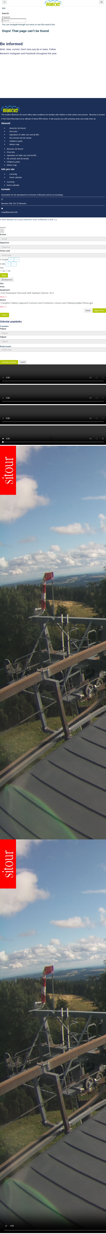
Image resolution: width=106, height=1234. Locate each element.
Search (5, 13)
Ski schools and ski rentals (20, 138)
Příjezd (3, 329)
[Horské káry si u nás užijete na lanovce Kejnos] (74, 68)
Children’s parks (16, 141)
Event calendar (16, 177)
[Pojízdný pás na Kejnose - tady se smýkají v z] (53, 74)
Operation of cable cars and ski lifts (24, 134)
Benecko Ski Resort (18, 128)
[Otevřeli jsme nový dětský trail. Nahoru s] (95, 79)
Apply (4, 275)
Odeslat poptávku (9, 362)
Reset (88, 310)
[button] (3, 297)
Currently (13, 174)
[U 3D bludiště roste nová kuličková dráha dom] (31, 68)
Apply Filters (99, 310)
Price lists (13, 131)
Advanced (7, 279)
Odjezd (3, 337)
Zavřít (22, 362)
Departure (4, 242)
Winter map (14, 144)
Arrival (3, 234)
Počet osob (5, 251)
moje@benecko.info (9, 212)
